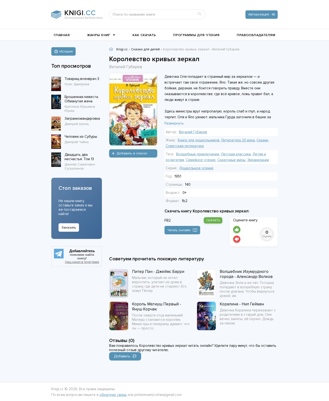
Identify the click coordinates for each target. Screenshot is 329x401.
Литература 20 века (238, 140)
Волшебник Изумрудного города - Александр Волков (246, 274)
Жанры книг (99, 35)
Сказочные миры (231, 160)
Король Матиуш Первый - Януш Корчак (156, 307)
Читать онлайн (179, 230)
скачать (213, 220)
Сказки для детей (145, 49)
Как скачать (144, 35)
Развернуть (174, 123)
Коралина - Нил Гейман (242, 304)
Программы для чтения (196, 35)
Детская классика (236, 154)
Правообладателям (256, 35)
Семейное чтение (201, 160)
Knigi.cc (122, 49)
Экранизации (258, 160)
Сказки (262, 140)
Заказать (68, 227)
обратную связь (113, 395)
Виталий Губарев (193, 132)
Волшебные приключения (197, 154)
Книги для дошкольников (198, 140)
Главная (62, 35)
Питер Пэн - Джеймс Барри (158, 271)
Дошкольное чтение (196, 168)
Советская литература (185, 146)
